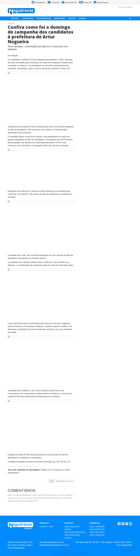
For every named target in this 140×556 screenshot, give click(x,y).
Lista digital (28, 18)
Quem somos (59, 18)
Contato (72, 18)
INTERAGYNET (83, 553)
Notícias (14, 18)
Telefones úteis (44, 18)
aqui (49, 470)
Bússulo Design (63, 553)
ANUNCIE (82, 18)
